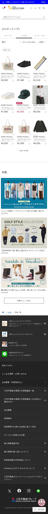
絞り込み (41, 509)
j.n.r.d (9, 312)
